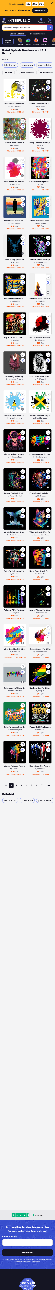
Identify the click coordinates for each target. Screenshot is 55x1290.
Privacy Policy (35, 1259)
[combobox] (24, 27)
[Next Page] (49, 788)
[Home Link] (19, 20)
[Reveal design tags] (22, 97)
